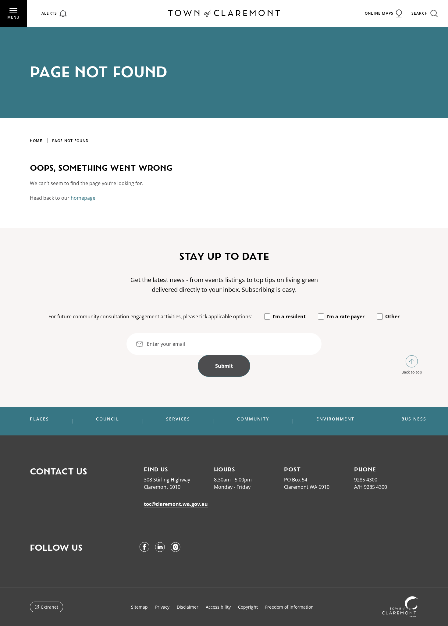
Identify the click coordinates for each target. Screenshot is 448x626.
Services (178, 419)
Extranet (49, 607)
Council (107, 419)
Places (39, 419)
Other (392, 316)
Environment (335, 419)
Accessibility (218, 607)
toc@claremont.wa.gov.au (176, 504)
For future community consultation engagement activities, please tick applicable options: (150, 316)
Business (413, 419)
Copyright (248, 607)
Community (253, 419)
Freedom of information (289, 607)
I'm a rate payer (345, 316)
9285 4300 (365, 479)
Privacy (162, 607)
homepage (83, 198)
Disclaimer (187, 607)
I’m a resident (289, 316)
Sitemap (139, 607)
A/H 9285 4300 (370, 487)
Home (36, 140)
